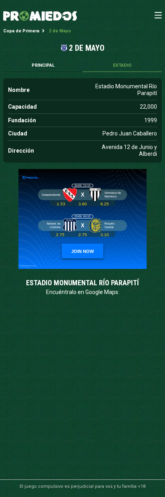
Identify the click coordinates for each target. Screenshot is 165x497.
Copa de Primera (21, 31)
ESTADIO (122, 65)
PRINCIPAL (43, 65)
